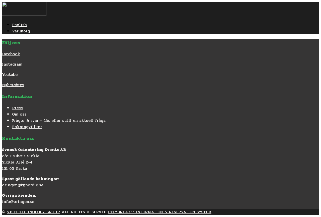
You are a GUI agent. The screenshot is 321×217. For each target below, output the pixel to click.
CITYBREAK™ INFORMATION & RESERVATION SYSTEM (159, 212)
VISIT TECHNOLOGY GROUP (33, 212)
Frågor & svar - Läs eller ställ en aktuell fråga (59, 120)
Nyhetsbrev (13, 85)
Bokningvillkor (27, 127)
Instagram (12, 64)
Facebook (11, 54)
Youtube (10, 74)
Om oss (19, 114)
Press (17, 108)
